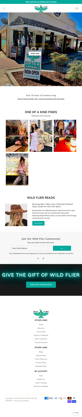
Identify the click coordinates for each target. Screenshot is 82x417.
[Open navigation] (4, 8)
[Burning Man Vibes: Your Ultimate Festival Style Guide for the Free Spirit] (16, 215)
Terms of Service (41, 359)
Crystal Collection (41, 342)
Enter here (35, 53)
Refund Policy (41, 355)
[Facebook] (38, 258)
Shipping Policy (41, 366)
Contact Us (41, 379)
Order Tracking (41, 383)
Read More (38, 223)
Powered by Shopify (21, 401)
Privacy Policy (41, 363)
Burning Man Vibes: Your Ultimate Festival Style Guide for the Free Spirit (52, 205)
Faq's (41, 376)
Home (41, 325)
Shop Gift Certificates (41, 285)
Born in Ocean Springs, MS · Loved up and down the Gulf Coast (41, 99)
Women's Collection (41, 335)
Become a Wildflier (41, 386)
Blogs (41, 352)
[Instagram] (43, 258)
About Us (41, 328)
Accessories (41, 332)
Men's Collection (41, 339)
